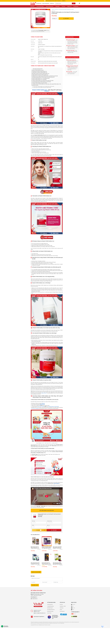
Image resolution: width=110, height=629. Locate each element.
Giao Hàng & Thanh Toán (50, 609)
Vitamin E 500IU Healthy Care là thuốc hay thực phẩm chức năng (42, 80)
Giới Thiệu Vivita (38, 3)
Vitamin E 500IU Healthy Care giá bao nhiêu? (39, 82)
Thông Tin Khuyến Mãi (45, 3)
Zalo (72, 606)
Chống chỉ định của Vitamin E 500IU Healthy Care (39, 74)
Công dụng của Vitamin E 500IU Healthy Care (39, 71)
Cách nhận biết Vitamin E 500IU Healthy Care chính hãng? (41, 81)
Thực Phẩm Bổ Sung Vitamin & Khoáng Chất (64, 9)
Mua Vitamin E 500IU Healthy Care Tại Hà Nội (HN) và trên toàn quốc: (43, 86)
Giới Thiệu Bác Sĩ (62, 611)
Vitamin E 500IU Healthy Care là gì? (37, 70)
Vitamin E (72, 9)
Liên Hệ (61, 609)
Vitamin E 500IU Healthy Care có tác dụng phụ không (40, 78)
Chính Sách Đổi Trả (50, 604)
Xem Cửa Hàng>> (57, 483)
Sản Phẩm (56, 9)
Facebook (73, 604)
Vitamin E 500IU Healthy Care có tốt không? (38, 79)
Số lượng (53, 18)
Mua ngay (67, 18)
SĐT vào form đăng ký (35, 408)
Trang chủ (53, 9)
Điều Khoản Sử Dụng (50, 611)
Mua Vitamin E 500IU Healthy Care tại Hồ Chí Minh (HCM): (41, 87)
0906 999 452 (35, 598)
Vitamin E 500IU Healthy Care (39, 90)
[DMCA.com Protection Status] (74, 616)
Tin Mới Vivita (52, 3)
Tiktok (73, 609)
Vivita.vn (43, 403)
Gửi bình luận (35, 585)
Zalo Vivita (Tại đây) (40, 406)
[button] (32, 6)
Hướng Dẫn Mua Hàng (50, 606)
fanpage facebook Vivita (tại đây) (53, 406)
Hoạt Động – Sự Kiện (63, 606)
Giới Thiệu (61, 604)
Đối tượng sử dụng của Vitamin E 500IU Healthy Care (40, 73)
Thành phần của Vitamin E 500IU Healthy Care (39, 72)
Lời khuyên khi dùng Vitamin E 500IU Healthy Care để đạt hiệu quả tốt (42, 77)
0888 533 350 (37, 611)
